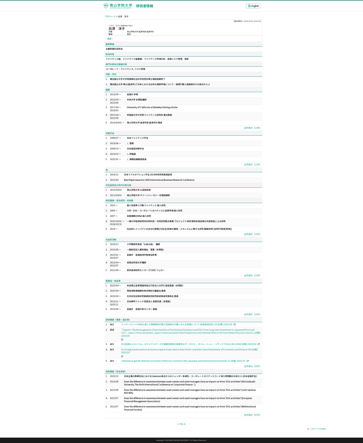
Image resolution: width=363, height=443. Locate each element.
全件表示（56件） (253, 366)
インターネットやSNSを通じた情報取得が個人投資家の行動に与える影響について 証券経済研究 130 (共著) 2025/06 (176, 324)
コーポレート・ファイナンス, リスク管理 (125, 68)
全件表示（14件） (253, 127)
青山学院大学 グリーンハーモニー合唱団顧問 (148, 195)
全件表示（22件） (253, 234)
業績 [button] (109, 38)
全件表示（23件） (253, 314)
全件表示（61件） (253, 414)
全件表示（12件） (253, 164)
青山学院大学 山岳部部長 (139, 189)
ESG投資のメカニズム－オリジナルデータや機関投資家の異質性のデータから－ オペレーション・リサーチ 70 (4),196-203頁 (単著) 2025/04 (188, 344)
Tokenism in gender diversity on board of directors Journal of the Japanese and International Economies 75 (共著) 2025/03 (183, 360)
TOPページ (110, 16)
